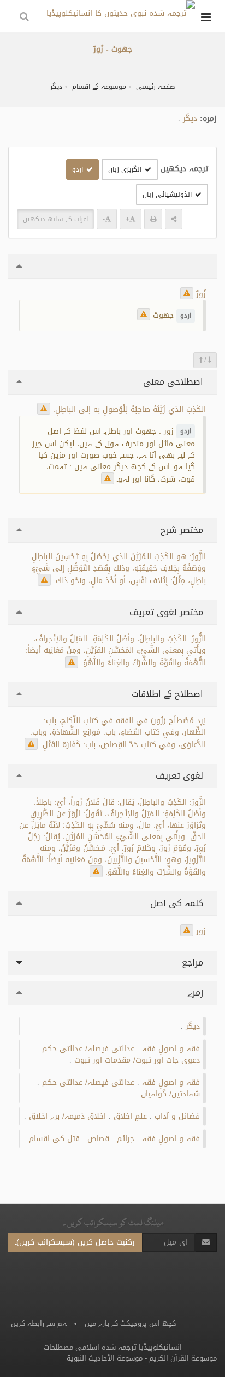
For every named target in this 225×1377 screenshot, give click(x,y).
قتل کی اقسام (54, 1138)
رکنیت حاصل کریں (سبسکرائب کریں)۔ (75, 1242)
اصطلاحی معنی (174, 381)
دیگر (56, 87)
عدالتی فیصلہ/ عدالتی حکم (88, 1048)
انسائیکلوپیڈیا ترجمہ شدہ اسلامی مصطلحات (113, 1347)
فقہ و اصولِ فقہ (171, 1048)
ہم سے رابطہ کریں (39, 1323)
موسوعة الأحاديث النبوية (105, 1358)
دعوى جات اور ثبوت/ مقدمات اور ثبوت (137, 1060)
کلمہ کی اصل (178, 903)
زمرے (196, 992)
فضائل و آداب (177, 1116)
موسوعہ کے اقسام (99, 87)
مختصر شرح (183, 529)
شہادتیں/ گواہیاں (170, 1094)
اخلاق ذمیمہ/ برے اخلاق (67, 1116)
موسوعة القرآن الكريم (183, 1358)
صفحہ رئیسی (155, 87)
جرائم (125, 1138)
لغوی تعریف (181, 775)
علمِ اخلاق (130, 1116)
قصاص (98, 1138)
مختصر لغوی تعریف (167, 612)
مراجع (194, 962)
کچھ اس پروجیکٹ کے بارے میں (130, 1323)
